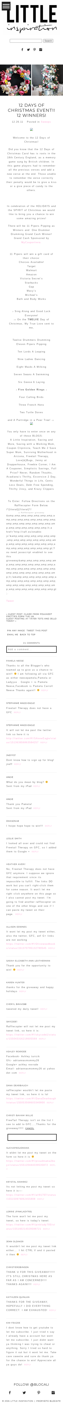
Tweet (10, 601)
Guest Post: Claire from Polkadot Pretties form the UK (29, 615)
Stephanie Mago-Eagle (20, 703)
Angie (9, 777)
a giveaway (31, 513)
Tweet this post (37, 630)
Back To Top (28, 635)
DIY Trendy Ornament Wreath (15, 72)
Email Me (12, 635)
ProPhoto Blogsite (48, 1401)
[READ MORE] (15, 93)
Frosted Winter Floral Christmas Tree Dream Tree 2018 (47, 71)
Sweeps (46, 122)
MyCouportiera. (31, 242)
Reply (44, 690)
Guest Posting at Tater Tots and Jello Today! (31, 619)
